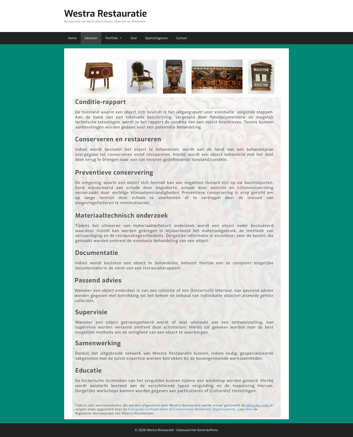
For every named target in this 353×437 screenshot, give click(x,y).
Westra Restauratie (105, 14)
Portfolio (111, 38)
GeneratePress (207, 430)
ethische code (257, 405)
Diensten (91, 38)
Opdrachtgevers (156, 38)
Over (134, 38)
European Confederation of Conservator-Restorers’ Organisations (182, 409)
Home (72, 38)
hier (249, 409)
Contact (181, 38)
